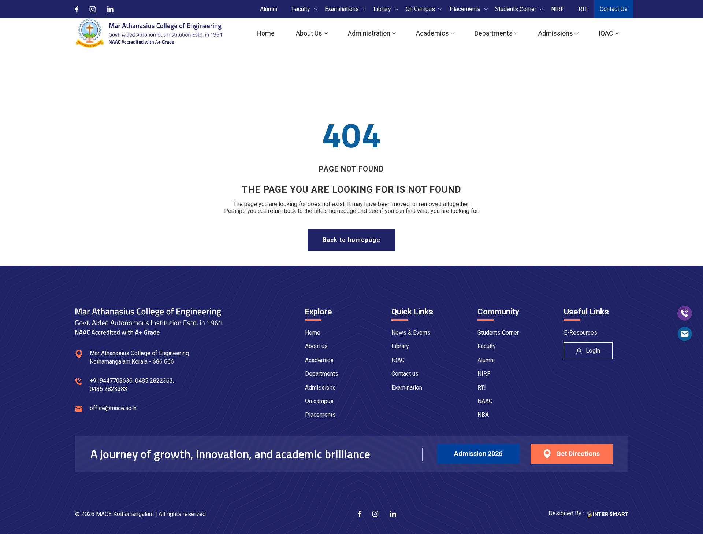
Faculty (486, 346)
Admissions (320, 387)
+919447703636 (111, 380)
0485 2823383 (108, 389)
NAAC (484, 401)
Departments (321, 373)
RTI (481, 387)
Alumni (486, 360)
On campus (319, 401)
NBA (483, 414)
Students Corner (498, 332)
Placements (320, 414)
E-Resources (580, 332)
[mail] (684, 334)
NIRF (483, 373)
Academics (319, 360)
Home (312, 332)
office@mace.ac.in (113, 408)
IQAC (398, 360)
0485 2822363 (154, 380)
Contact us (405, 373)
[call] (684, 313)
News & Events (411, 332)
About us (316, 346)
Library (400, 346)
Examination (406, 387)
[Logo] (148, 33)
